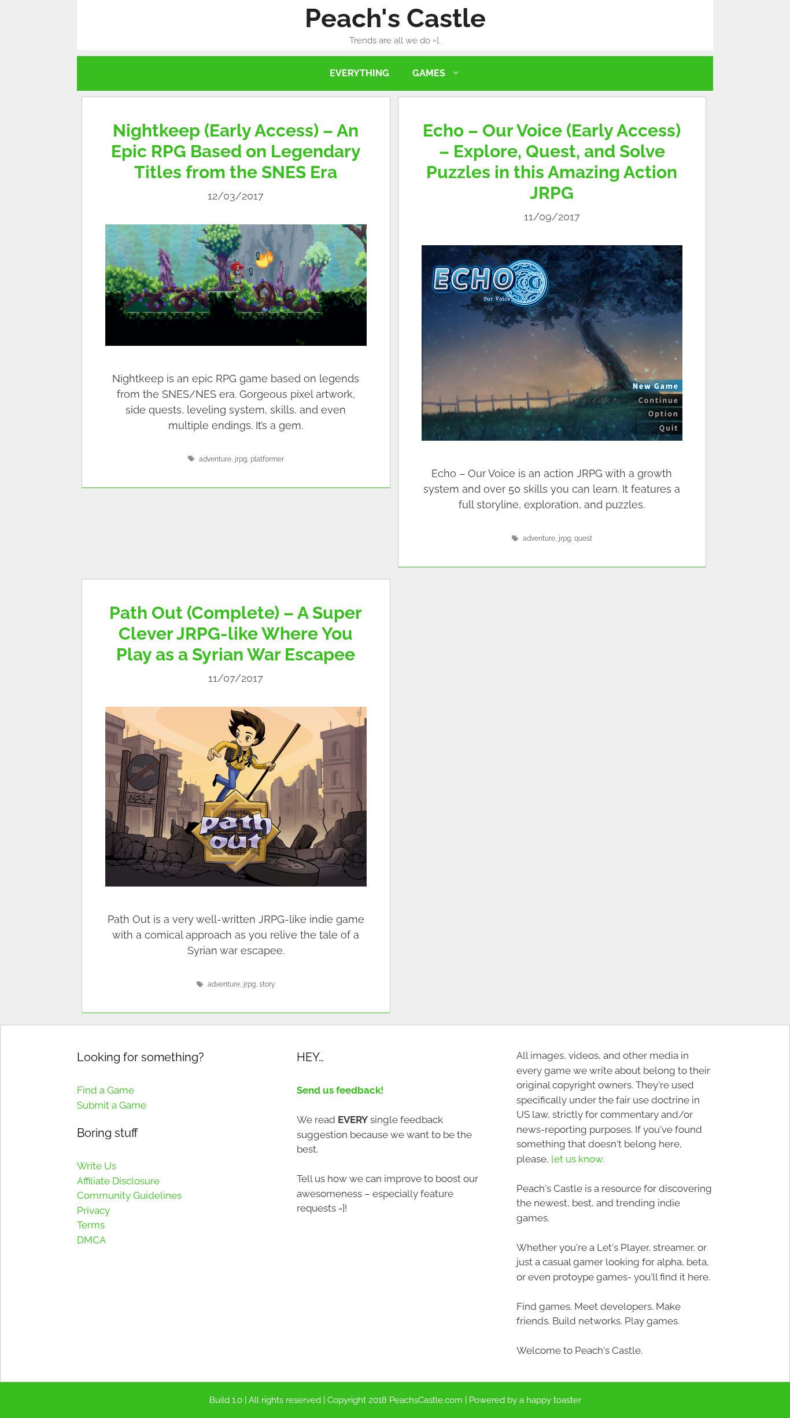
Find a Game (105, 1090)
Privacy (93, 1210)
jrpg (241, 459)
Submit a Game (111, 1105)
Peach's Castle (395, 18)
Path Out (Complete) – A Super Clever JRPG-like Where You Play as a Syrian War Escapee (235, 633)
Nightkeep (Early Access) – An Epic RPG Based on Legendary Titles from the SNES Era (236, 151)
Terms (91, 1225)
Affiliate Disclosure (118, 1181)
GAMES (428, 73)
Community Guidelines (129, 1195)
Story (267, 984)
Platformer (267, 459)
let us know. (577, 1159)
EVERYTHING (359, 73)
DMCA (91, 1240)
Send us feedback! (340, 1090)
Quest (583, 538)
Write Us (96, 1166)
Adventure (215, 459)
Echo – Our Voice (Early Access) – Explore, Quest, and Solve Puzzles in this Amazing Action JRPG (552, 161)
